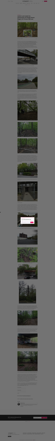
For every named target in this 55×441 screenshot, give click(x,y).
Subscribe (32, 222)
